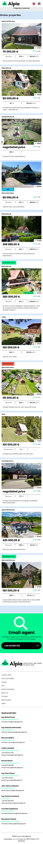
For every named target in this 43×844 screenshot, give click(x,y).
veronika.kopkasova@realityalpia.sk (14, 813)
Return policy (6, 700)
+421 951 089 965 (7, 801)
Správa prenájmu (8, 689)
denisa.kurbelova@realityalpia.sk (13, 803)
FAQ (2, 686)
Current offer (6, 675)
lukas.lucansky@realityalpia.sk (12, 755)
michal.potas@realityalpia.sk (11, 722)
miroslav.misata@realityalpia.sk (13, 742)
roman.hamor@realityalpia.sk (12, 767)
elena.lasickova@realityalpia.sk (12, 790)
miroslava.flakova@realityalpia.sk (13, 824)
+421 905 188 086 (7, 765)
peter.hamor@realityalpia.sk (11, 780)
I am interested (12, 645)
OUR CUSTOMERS (7, 679)
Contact (4, 696)
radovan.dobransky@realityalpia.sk (14, 732)
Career (4, 682)
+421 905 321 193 (7, 778)
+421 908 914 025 (7, 753)
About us (4, 693)
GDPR (3, 704)
